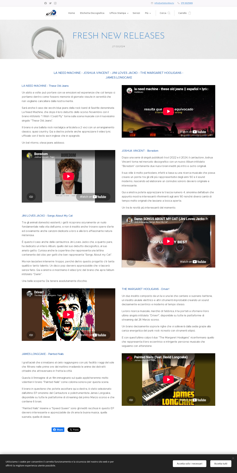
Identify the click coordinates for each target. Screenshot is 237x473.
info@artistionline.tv (164, 3)
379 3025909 (187, 3)
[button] (165, 13)
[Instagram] (55, 3)
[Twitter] (50, 3)
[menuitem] (73, 13)
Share (60, 429)
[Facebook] (46, 3)
